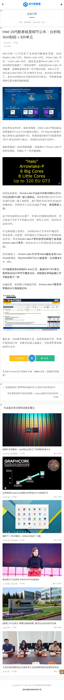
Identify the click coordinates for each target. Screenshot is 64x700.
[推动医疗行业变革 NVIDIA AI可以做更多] (32, 559)
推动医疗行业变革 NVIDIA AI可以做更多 (21, 579)
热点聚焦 (14, 454)
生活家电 (14, 540)
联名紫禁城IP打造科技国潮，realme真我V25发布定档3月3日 (33, 395)
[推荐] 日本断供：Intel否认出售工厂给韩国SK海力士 (27, 449)
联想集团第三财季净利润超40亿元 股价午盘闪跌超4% (30, 387)
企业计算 (36, 22)
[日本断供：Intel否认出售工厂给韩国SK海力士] (32, 429)
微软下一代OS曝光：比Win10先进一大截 (22, 536)
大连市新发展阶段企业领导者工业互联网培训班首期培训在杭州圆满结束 (32, 667)
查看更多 (27, 22)
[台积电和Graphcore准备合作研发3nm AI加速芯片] (32, 473)
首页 (21, 22)
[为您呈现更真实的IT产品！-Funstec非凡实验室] (32, 4)
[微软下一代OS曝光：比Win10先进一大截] (32, 516)
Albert (37, 371)
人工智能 (6, 584)
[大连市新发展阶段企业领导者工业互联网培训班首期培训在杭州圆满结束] (32, 647)
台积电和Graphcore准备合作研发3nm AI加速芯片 (25, 493)
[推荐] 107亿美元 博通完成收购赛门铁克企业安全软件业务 (29, 623)
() (20, 358)
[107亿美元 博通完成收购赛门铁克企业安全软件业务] (32, 603)
